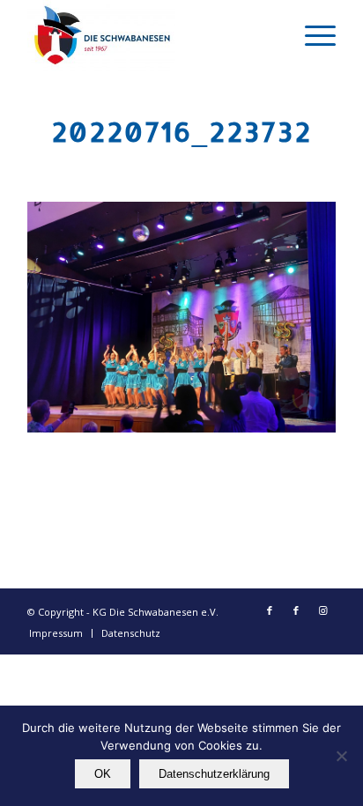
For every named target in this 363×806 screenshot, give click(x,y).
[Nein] (341, 756)
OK (102, 773)
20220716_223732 (181, 131)
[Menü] (311, 35)
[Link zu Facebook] (269, 610)
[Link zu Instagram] (322, 610)
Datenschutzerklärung (214, 773)
